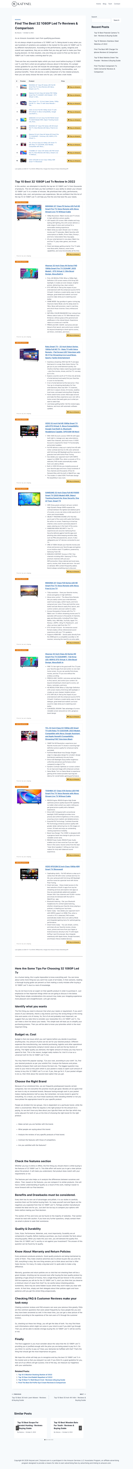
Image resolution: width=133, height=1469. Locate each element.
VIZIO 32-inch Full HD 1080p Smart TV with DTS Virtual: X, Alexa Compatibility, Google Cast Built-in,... (43, 111)
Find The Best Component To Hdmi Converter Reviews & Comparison (105, 69)
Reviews (18, 19)
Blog (104, 4)
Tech (110, 4)
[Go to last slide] (17, 1428)
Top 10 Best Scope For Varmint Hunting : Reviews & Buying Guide (29, 1425)
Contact (117, 4)
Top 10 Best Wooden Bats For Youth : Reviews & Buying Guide (66, 1425)
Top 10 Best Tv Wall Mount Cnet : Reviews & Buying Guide (41, 1380)
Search (94, 17)
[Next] (80, 1428)
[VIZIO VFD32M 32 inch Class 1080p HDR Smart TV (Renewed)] (23, 161)
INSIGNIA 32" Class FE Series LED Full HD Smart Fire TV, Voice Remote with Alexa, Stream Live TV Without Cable (62, 209)
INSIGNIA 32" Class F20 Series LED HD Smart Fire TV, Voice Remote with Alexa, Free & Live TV (43, 128)
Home (98, 4)
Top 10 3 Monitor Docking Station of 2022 (35, 1375)
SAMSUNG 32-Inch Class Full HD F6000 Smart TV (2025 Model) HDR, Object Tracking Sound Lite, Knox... (44, 119)
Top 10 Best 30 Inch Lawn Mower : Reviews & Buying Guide (29, 1397)
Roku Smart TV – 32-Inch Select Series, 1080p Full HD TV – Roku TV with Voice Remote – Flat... (44, 103)
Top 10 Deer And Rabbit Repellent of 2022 (35, 1377)
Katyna (19, 33)
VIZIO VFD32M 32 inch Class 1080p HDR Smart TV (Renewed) (62, 867)
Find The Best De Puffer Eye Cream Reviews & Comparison (42, 1383)
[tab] (44, 1439)
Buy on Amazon (75, 87)
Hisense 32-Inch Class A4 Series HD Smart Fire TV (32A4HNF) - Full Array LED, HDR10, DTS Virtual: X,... (44, 136)
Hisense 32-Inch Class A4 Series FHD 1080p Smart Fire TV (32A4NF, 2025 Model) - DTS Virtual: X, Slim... (43, 95)
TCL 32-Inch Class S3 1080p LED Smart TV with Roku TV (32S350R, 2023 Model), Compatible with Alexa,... (43, 144)
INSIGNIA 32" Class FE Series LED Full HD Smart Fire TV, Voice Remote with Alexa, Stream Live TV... (42, 87)
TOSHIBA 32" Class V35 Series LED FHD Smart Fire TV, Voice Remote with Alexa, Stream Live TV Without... (44, 152)
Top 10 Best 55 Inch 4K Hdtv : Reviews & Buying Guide (70, 1397)
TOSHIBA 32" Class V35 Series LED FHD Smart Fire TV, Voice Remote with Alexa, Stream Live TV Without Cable (62, 793)
